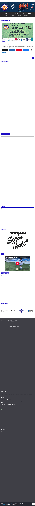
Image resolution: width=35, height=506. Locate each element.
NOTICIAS (3, 41)
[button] (12, 13)
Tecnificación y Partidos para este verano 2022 (8, 404)
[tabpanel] (5, 311)
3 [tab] (18, 317)
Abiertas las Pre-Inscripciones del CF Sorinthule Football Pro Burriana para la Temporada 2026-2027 (16, 394)
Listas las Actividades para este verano (12, 44)
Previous (1, 311)
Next (32, 311)
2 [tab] (17, 317)
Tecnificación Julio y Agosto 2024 (6, 399)
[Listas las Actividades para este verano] (17, 32)
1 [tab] (16, 317)
